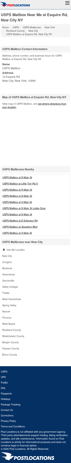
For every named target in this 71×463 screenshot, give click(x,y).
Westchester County (13, 336)
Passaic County (10, 348)
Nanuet (6, 311)
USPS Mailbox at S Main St (17, 202)
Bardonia (7, 268)
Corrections (7, 415)
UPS (3, 377)
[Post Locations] (15, 4)
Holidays (5, 399)
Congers (7, 262)
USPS (4, 371)
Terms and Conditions (13, 426)
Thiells (5, 293)
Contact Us (7, 410)
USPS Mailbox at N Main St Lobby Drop (23, 208)
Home (5, 27)
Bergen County (10, 342)
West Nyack (8, 323)
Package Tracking (10, 404)
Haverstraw (8, 274)
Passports (6, 393)
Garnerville (8, 280)
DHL (3, 388)
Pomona (6, 317)
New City (7, 256)
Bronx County (9, 354)
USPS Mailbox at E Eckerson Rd (20, 220)
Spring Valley (9, 305)
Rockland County (11, 330)
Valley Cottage (10, 286)
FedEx (4, 382)
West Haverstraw (11, 299)
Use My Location (15, 249)
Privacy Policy (8, 421)
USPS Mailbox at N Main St (17, 177)
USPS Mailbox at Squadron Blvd (19, 226)
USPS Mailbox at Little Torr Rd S (20, 183)
